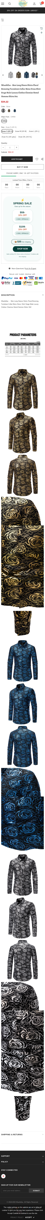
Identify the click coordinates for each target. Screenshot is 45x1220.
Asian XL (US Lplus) (9, 137)
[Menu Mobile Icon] (2, 3)
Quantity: (4, 143)
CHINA (4, 121)
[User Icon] (34, 3)
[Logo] (23, 3)
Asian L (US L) (34, 131)
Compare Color (35, 63)
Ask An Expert (30, 268)
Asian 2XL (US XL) (25, 137)
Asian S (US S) (7, 131)
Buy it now (22, 167)
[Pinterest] (3, 1176)
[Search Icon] (9, 4)
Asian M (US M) (20, 131)
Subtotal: (4, 152)
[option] (22, 10)
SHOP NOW (22, 249)
